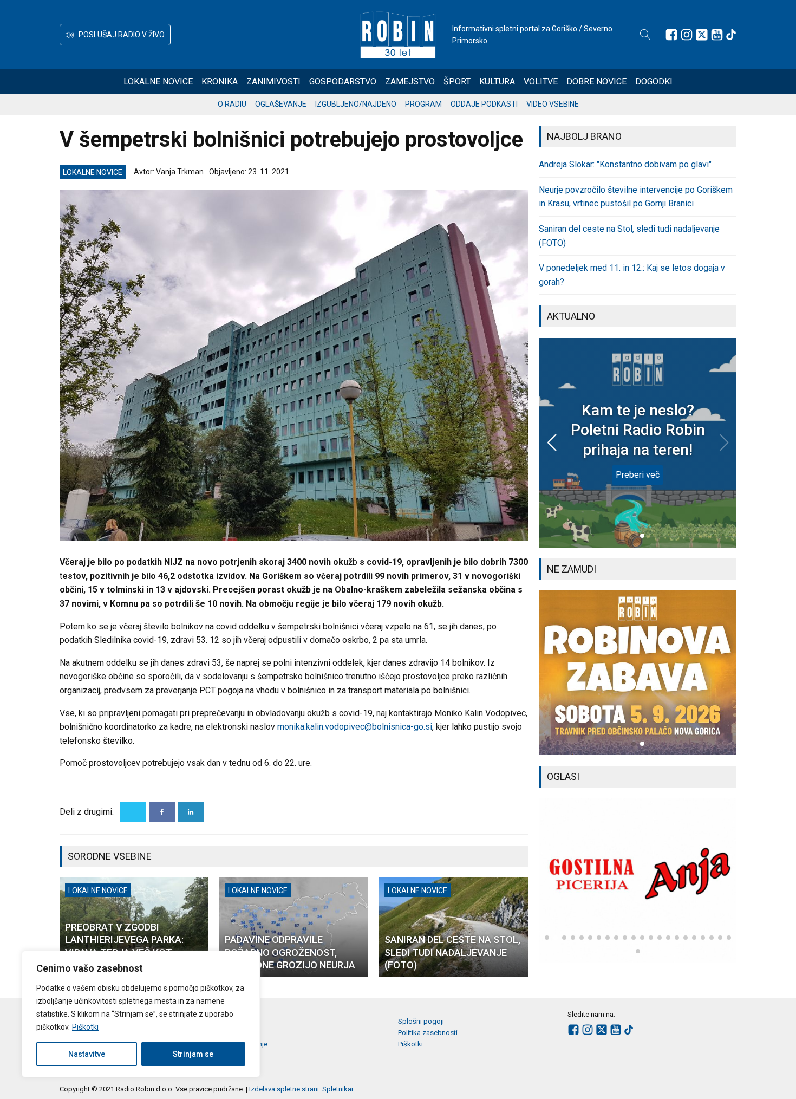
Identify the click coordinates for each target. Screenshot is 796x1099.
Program (423, 104)
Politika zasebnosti (428, 1033)
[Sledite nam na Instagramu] (686, 34)
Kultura (497, 81)
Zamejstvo (410, 81)
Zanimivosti (273, 81)
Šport (457, 81)
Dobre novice (596, 81)
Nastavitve (86, 1054)
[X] (133, 812)
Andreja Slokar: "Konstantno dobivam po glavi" (625, 164)
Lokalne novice (158, 81)
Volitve (541, 81)
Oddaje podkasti (484, 104)
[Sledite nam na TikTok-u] (731, 34)
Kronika (219, 81)
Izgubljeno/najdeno (355, 104)
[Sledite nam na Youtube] (716, 34)
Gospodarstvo (342, 81)
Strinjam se (193, 1054)
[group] (637, 672)
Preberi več (638, 475)
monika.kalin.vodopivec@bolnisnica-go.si (354, 726)
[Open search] (645, 35)
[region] (141, 1014)
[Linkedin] (191, 812)
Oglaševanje (280, 104)
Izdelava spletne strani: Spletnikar (301, 1089)
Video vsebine (552, 104)
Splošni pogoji (421, 1021)
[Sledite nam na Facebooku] (671, 34)
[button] (115, 34)
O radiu (232, 104)
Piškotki (85, 1027)
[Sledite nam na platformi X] (701, 34)
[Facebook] (162, 812)
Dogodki (654, 81)
